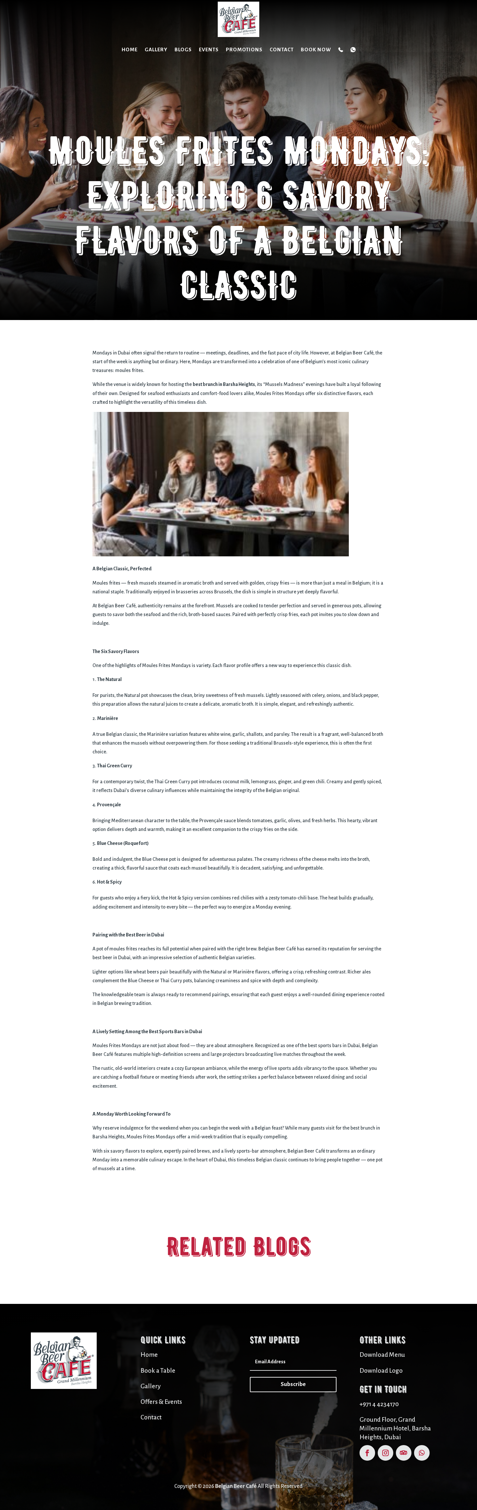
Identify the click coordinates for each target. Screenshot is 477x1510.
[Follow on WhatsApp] (422, 1453)
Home (130, 49)
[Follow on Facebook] (367, 1453)
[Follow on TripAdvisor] (403, 1453)
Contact (282, 49)
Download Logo (381, 1370)
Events (209, 49)
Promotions (244, 49)
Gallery (156, 49)
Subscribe (293, 1384)
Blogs (183, 49)
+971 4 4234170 (379, 1404)
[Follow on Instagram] (385, 1453)
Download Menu (382, 1354)
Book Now (316, 49)
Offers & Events (161, 1401)
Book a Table (158, 1370)
